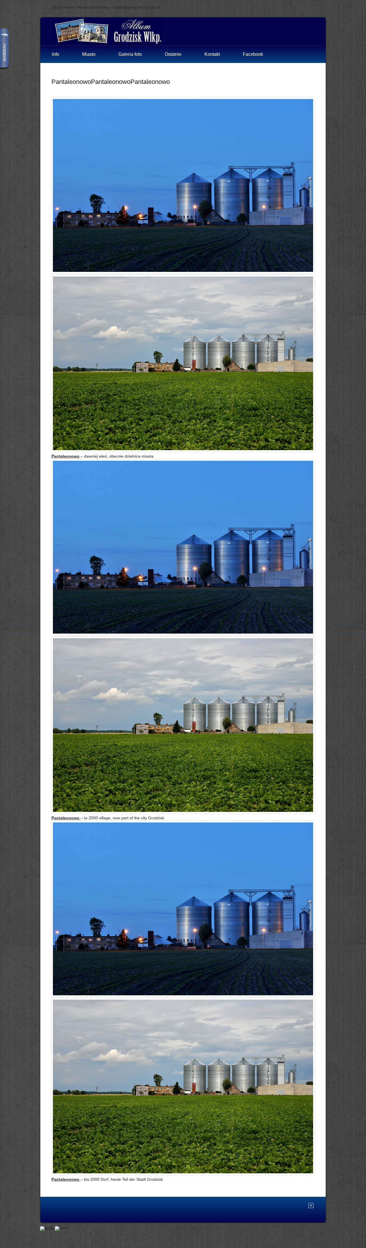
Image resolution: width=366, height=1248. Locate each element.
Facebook (253, 54)
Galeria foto (130, 54)
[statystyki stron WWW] (47, 1228)
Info (55, 54)
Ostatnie (173, 54)
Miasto (89, 54)
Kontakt (212, 54)
